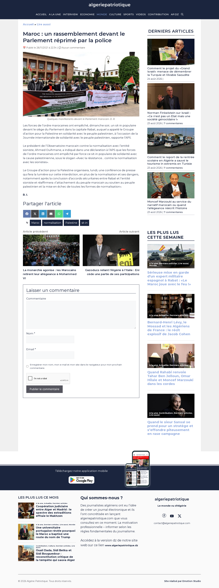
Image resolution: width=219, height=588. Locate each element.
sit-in (85, 222)
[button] (182, 14)
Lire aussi (44, 24)
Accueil (41, 14)
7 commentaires (173, 123)
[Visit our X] (179, 516)
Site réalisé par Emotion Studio (182, 581)
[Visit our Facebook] (164, 516)
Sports (128, 14)
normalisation (52, 222)
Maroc (35, 222)
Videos (141, 14)
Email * (31, 349)
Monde (102, 14)
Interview (70, 14)
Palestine (71, 222)
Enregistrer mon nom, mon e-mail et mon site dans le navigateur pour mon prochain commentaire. (76, 366)
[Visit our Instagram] (171, 516)
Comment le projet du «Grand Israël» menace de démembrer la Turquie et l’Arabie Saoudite (169, 71)
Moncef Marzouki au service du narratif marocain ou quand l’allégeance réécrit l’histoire (169, 205)
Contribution (158, 14)
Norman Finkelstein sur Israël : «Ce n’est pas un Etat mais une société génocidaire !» (168, 116)
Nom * (30, 333)
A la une (55, 14)
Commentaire (36, 298)
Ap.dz (175, 14)
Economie (87, 14)
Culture (115, 14)
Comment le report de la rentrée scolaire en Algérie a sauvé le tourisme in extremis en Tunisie (170, 160)
